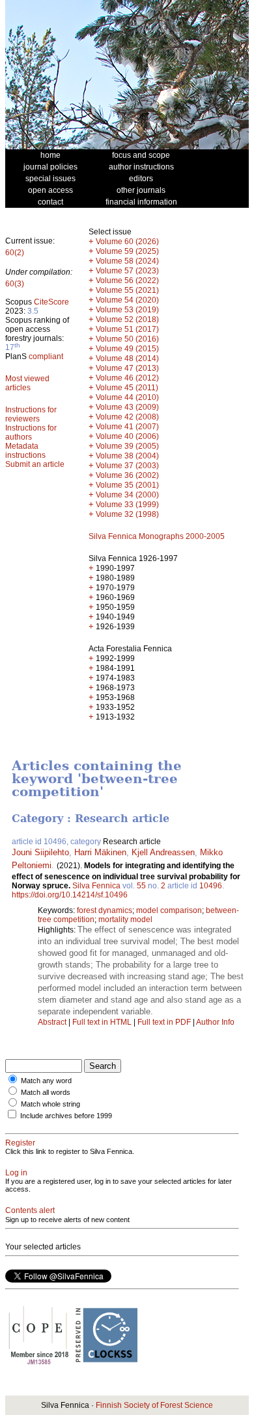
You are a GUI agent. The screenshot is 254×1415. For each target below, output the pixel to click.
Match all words (45, 1092)
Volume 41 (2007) (127, 426)
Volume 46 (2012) (127, 377)
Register (20, 1142)
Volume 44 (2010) (127, 397)
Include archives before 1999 (66, 1116)
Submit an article (34, 464)
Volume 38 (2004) (127, 455)
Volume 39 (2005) (127, 446)
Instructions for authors (31, 432)
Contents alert (30, 1210)
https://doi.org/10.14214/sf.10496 (70, 894)
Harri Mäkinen (100, 852)
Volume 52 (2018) (127, 319)
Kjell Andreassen (163, 852)
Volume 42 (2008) (127, 416)
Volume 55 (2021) (127, 290)
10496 (210, 885)
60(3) (14, 283)
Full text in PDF (164, 1022)
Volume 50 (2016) (127, 339)
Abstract (52, 1022)
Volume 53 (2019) (127, 309)
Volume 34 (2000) (127, 494)
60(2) (14, 252)
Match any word (46, 1080)
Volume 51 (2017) (127, 329)
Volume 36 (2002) (127, 475)
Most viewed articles (27, 383)
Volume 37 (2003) (127, 465)
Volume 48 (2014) (127, 358)
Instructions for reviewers (31, 414)
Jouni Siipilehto (40, 852)
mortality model (125, 919)
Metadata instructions (25, 451)
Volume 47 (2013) (127, 368)
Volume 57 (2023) (127, 270)
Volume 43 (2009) (127, 407)
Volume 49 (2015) (127, 348)
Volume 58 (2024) (127, 261)
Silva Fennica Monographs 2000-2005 (157, 536)
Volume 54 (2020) (127, 300)
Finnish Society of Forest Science (154, 1405)
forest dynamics (104, 910)
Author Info (215, 1022)
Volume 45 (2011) (127, 387)
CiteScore (51, 302)
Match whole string (50, 1104)
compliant (46, 356)
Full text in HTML (103, 1022)
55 (141, 885)
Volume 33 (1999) (127, 504)
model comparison (169, 910)
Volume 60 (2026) (127, 241)
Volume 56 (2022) (127, 280)
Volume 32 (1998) (127, 514)
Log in (16, 1172)
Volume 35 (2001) (127, 485)
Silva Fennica (96, 885)
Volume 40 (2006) (127, 436)
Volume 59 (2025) (127, 251)
